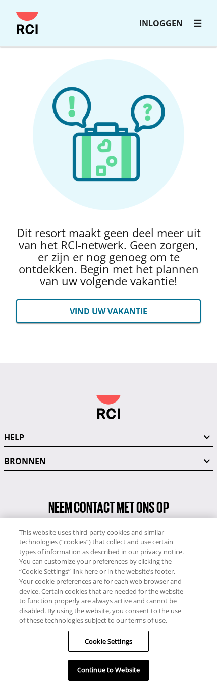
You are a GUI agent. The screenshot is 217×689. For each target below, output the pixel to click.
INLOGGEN (161, 23)
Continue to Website (108, 669)
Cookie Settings (108, 641)
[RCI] (27, 23)
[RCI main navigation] (198, 23)
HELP (14, 437)
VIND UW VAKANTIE (108, 311)
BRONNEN (25, 461)
